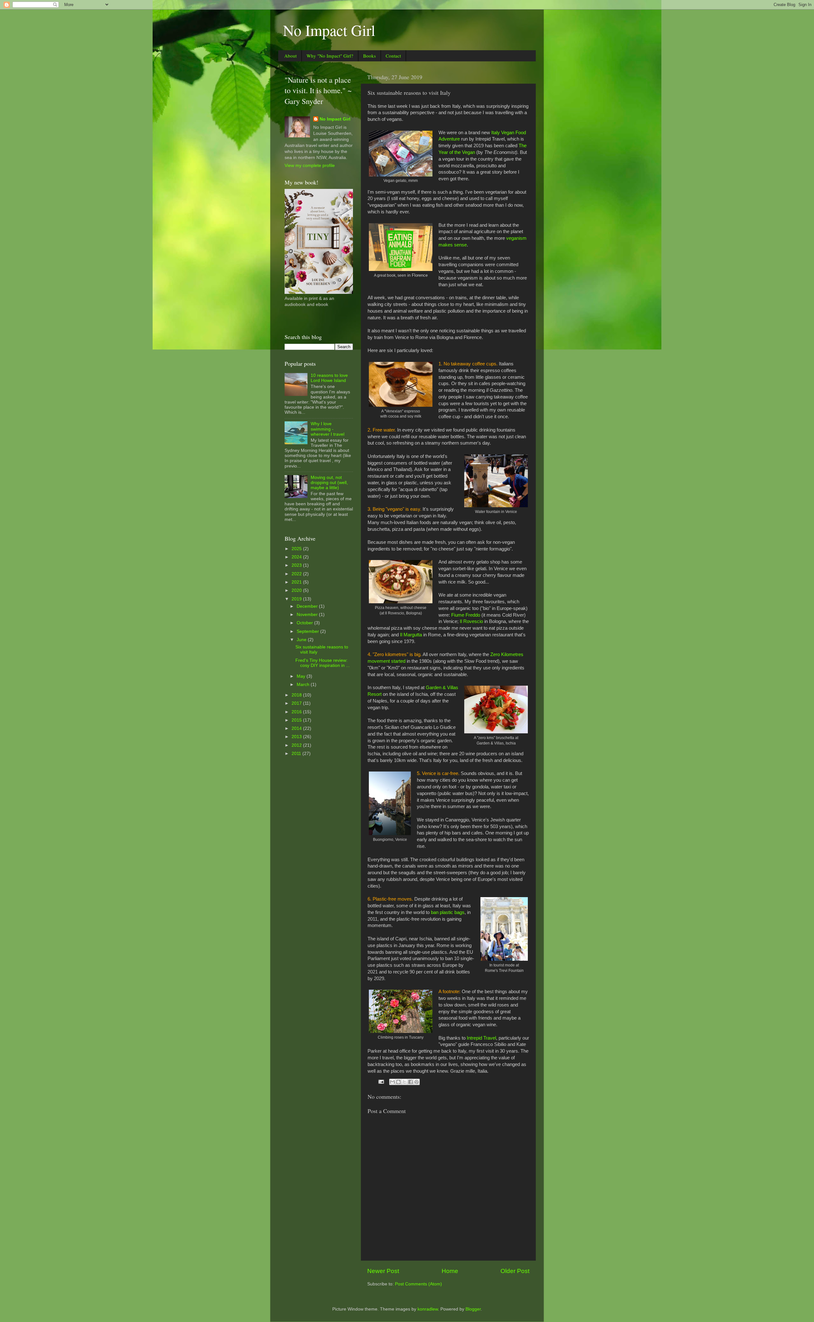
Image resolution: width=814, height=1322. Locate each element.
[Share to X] (404, 1082)
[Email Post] (380, 1081)
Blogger (473, 1309)
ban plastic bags (448, 912)
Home (450, 1271)
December (308, 606)
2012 (297, 745)
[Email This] (392, 1082)
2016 (297, 711)
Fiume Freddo (465, 615)
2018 (297, 695)
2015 (297, 720)
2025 (297, 548)
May (302, 676)
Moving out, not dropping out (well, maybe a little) (329, 482)
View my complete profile (310, 165)
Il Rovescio (471, 621)
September (308, 631)
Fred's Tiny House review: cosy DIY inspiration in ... (322, 663)
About (290, 55)
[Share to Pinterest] (416, 1082)
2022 (297, 573)
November (308, 614)
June (302, 639)
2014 (297, 728)
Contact (393, 55)
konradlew (427, 1309)
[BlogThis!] (398, 1082)
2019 (297, 599)
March (304, 684)
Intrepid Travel (481, 1038)
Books (369, 55)
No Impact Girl (329, 30)
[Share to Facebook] (410, 1082)
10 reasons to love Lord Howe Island (329, 378)
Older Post (514, 1271)
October (305, 622)
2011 (297, 753)
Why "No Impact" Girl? (330, 55)
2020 (297, 590)
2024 (297, 557)
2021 (297, 582)
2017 (297, 703)
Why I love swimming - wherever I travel (327, 428)
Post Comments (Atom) (418, 1284)
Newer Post (383, 1271)
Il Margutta (411, 634)
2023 (297, 565)
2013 (297, 736)
